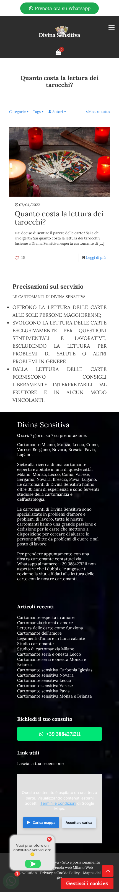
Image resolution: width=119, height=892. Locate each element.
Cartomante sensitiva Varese (45, 685)
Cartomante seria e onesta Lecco (49, 654)
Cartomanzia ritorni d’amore (45, 622)
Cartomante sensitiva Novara (45, 675)
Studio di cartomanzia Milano (45, 648)
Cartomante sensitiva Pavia (43, 690)
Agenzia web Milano (68, 867)
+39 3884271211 (73, 563)
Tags (37, 111)
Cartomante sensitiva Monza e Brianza (54, 696)
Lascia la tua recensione (40, 763)
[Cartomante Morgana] (59, 31)
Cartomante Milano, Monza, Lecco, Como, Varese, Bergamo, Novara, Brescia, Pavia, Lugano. (58, 449)
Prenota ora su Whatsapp (61, 8)
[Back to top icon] (107, 871)
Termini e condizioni (58, 803)
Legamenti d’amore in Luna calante (51, 638)
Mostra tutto (99, 111)
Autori (57, 111)
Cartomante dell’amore (39, 633)
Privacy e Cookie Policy (60, 872)
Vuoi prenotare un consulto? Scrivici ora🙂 (32, 850)
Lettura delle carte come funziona (50, 627)
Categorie (17, 111)
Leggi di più (96, 257)
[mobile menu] (111, 27)
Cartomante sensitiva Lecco (44, 680)
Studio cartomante (35, 643)
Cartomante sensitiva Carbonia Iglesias (54, 669)
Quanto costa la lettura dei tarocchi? (59, 217)
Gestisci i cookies (87, 883)
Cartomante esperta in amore (45, 617)
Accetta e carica (79, 822)
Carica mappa (44, 822)
